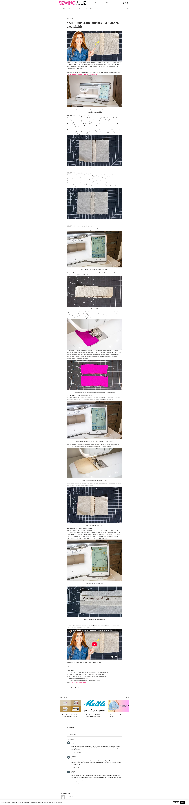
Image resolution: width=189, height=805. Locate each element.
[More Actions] (121, 743)
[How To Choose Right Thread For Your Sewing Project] (94, 706)
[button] (127, 8)
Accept (182, 802)
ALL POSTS (62, 8)
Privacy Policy (58, 802)
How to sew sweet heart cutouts (116, 715)
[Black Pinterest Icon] (128, 3)
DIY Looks (70, 8)
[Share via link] (78, 687)
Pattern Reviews (79, 8)
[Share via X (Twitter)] (71, 687)
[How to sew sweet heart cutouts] (118, 706)
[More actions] (121, 19)
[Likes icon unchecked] (72, 753)
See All (127, 697)
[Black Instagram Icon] (123, 3)
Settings (176, 802)
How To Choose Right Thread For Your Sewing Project (94, 715)
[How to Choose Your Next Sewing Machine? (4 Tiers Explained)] (70, 706)
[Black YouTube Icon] (125, 3)
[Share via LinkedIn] (75, 687)
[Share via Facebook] (68, 687)
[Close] (187, 802)
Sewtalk (98, 8)
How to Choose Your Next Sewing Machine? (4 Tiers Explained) (69, 715)
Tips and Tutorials (90, 8)
